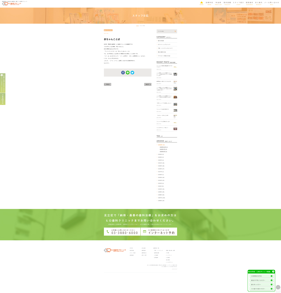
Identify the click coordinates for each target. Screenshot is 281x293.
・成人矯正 (167, 259)
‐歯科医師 (143, 250)
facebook (123, 72)
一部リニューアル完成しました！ (164, 103)
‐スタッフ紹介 (133, 252)
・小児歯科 (155, 255)
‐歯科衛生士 (144, 252)
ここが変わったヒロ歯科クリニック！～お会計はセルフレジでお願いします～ (164, 74)
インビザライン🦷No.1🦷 (162, 127)
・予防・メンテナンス (158, 250)
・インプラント (168, 255)
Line (128, 72)
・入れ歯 (167, 252)
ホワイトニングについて (164, 44)
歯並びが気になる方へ (258, 280)
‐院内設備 (132, 250)
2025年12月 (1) (164, 147)
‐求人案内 (144, 248)
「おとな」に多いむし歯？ (163, 115)
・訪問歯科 (155, 257)
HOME (137, 25)
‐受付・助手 (144, 255)
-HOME (131, 248)
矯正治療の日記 (162, 52)
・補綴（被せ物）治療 (170, 250)
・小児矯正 (167, 257)
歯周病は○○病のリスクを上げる (164, 81)
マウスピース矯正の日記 (164, 55)
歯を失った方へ (256, 284)
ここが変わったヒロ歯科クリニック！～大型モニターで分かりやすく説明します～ (164, 89)
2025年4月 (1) (163, 151)
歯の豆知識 (161, 40)
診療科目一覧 (156, 248)
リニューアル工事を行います (163, 121)
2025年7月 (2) (163, 149)
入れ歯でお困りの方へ (258, 288)
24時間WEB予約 (256, 276)
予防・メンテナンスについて (165, 48)
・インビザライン (169, 262)
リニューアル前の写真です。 (163, 109)
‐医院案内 (132, 255)
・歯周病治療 (156, 252)
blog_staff (109, 30)
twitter (132, 72)
